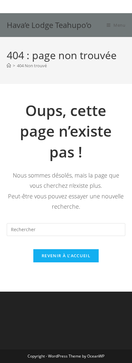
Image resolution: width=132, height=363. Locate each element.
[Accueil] (9, 65)
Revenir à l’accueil (66, 256)
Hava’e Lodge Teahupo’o (49, 25)
